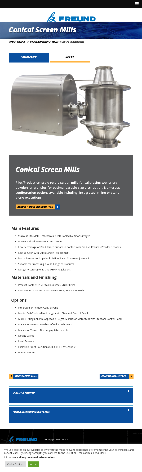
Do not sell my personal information (30, 457)
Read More (99, 452)
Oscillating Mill (26, 376)
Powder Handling (40, 41)
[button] (71, 394)
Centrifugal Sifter (114, 376)
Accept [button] (33, 464)
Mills (55, 41)
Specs (69, 57)
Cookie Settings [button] (15, 464)
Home (12, 41)
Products (22, 41)
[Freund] (71, 16)
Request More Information (35, 206)
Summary (29, 57)
